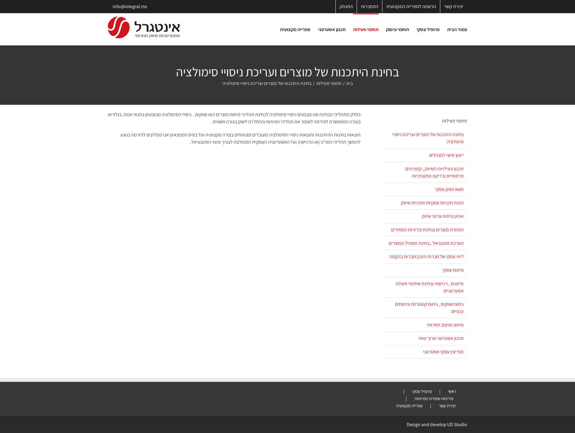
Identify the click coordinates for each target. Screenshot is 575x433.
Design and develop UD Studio (437, 424)
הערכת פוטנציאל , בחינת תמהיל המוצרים (426, 243)
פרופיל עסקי (422, 391)
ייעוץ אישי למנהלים (446, 155)
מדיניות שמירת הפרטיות (433, 398)
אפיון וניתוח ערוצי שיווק (443, 216)
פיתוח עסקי (453, 270)
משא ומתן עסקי (449, 189)
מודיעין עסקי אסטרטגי (443, 352)
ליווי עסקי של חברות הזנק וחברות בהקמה (426, 256)
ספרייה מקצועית (409, 405)
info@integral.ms (130, 6)
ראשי (452, 391)
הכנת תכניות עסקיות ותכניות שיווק (432, 203)
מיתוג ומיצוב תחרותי (445, 325)
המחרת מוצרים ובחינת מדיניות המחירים (427, 230)
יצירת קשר (447, 405)
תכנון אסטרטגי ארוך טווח (441, 338)
